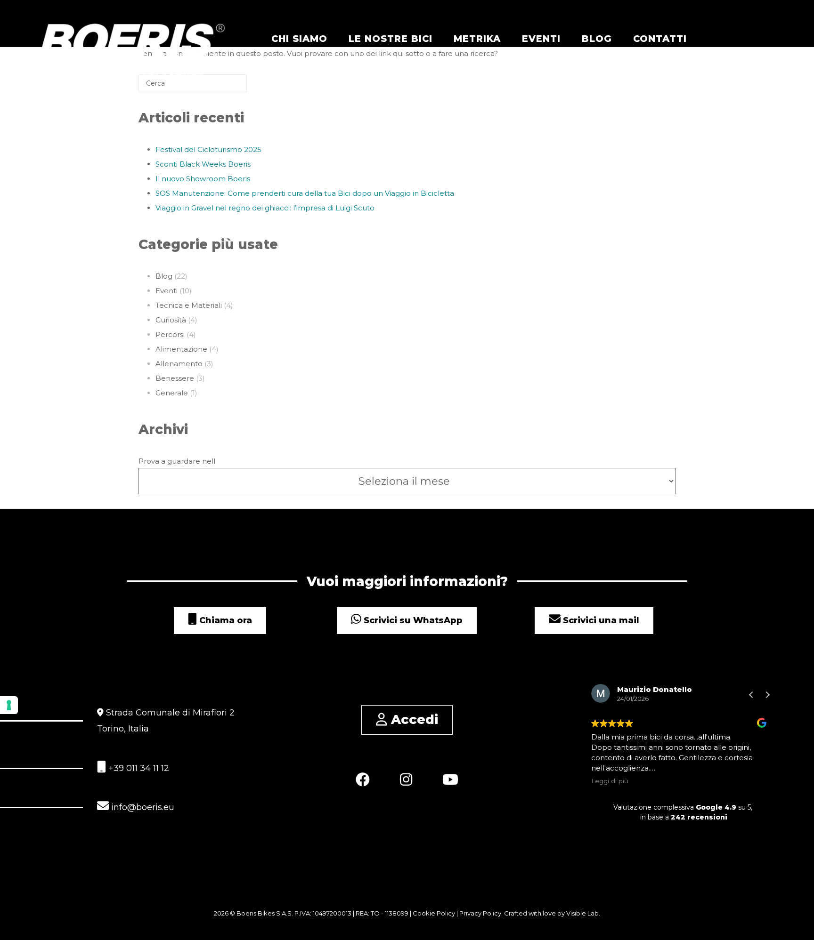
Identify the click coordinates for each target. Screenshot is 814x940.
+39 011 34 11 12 (137, 768)
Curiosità (170, 319)
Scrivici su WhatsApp (412, 620)
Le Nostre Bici (390, 38)
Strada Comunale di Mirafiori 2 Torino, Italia (166, 720)
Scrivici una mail (600, 620)
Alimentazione (181, 349)
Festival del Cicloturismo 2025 (208, 149)
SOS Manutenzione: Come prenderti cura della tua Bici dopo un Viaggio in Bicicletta (304, 193)
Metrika (477, 38)
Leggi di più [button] (609, 781)
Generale (171, 392)
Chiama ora (224, 620)
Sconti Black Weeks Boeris (203, 164)
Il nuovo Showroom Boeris (202, 178)
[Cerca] (225, 87)
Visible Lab (582, 913)
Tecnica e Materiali (188, 305)
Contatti (660, 38)
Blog (597, 38)
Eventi (541, 38)
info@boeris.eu (141, 807)
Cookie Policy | (436, 913)
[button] (767, 695)
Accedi (412, 719)
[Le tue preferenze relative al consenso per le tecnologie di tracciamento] (9, 705)
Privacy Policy (480, 913)
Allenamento (179, 363)
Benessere (174, 378)
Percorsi (170, 334)
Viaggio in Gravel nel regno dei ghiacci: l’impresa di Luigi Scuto (264, 207)
